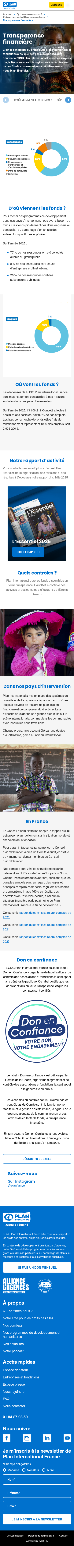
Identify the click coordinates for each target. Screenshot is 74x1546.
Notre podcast (13, 1351)
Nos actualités (13, 1344)
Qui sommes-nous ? (29, 14)
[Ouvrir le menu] (68, 5)
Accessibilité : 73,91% (37, 1541)
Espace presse (14, 1384)
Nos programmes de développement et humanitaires (31, 1334)
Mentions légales (15, 1535)
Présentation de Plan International (24, 17)
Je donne (56, 4)
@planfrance (16, 1185)
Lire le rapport (28, 552)
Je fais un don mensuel (37, 1267)
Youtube (67, 1438)
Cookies (63, 1535)
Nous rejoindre (13, 1391)
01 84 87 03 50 (15, 1416)
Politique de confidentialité (41, 1535)
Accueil (7, 14)
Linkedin (47, 1438)
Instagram (27, 1438)
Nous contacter (14, 1406)
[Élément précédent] (6, 100)
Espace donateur (15, 1370)
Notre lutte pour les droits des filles (28, 1318)
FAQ (6, 1398)
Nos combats (12, 1325)
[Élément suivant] (68, 100)
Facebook (6, 1438)
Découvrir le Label (37, 1159)
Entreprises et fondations (21, 1377)
